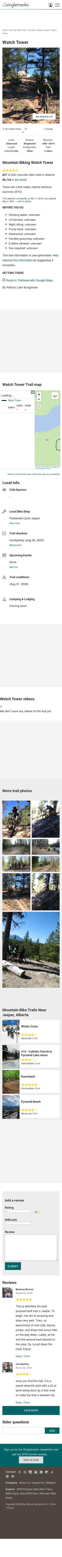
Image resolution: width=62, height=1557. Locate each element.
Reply (18, 1356)
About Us (24, 1482)
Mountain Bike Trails (18, 30)
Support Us (38, 1482)
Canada (31, 30)
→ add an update (23, 201)
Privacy (10, 1507)
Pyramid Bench (31, 1101)
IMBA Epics (12, 1493)
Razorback (28, 1076)
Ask (52, 1430)
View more (14, 523)
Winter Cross (29, 1026)
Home (5, 30)
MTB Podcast (24, 1489)
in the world (19, 179)
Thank (26, 1356)
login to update (16, 588)
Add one (13, 566)
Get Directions (13, 129)
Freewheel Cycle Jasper (24, 518)
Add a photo (33, 129)
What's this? (15, 545)
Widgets (50, 1482)
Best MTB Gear (29, 1493)
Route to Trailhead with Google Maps (29, 280)
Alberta (39, 30)
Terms (53, 1504)
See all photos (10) (44, 116)
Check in (29, 132)
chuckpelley (21, 198)
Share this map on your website (46, 474)
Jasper (47, 30)
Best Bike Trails (43, 1489)
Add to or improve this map (19, 474)
